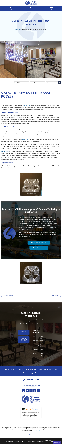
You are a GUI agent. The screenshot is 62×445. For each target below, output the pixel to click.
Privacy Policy (39, 435)
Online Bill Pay (31, 369)
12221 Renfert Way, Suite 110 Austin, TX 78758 (31, 386)
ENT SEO (28, 441)
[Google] (23, 390)
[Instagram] (34, 390)
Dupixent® (25, 139)
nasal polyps (26, 105)
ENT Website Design (37, 441)
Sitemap (21, 435)
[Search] (59, 82)
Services (20, 369)
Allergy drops (5, 151)
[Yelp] (38, 390)
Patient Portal (9, 369)
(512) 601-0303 (45, 234)
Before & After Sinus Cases (48, 369)
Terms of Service (29, 435)
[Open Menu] (51, 7)
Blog (20, 29)
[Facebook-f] (31, 390)
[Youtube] (27, 390)
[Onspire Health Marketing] (48, 441)
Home (16, 29)
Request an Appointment (31, 373)
